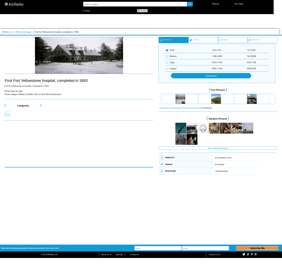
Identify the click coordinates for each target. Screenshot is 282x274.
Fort (7, 114)
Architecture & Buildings (169, 107)
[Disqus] (79, 204)
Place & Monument (190, 107)
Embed (225, 39)
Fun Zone (239, 3)
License (196, 39)
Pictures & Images (24, 31)
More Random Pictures (218, 148)
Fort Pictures (218, 90)
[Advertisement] (99, 21)
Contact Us (134, 254)
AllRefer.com (7, 31)
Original (173, 68)
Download (167, 39)
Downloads (211, 75)
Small (172, 49)
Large (172, 62)
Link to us (256, 39)
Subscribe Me (257, 248)
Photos (215, 3)
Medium (173, 56)
